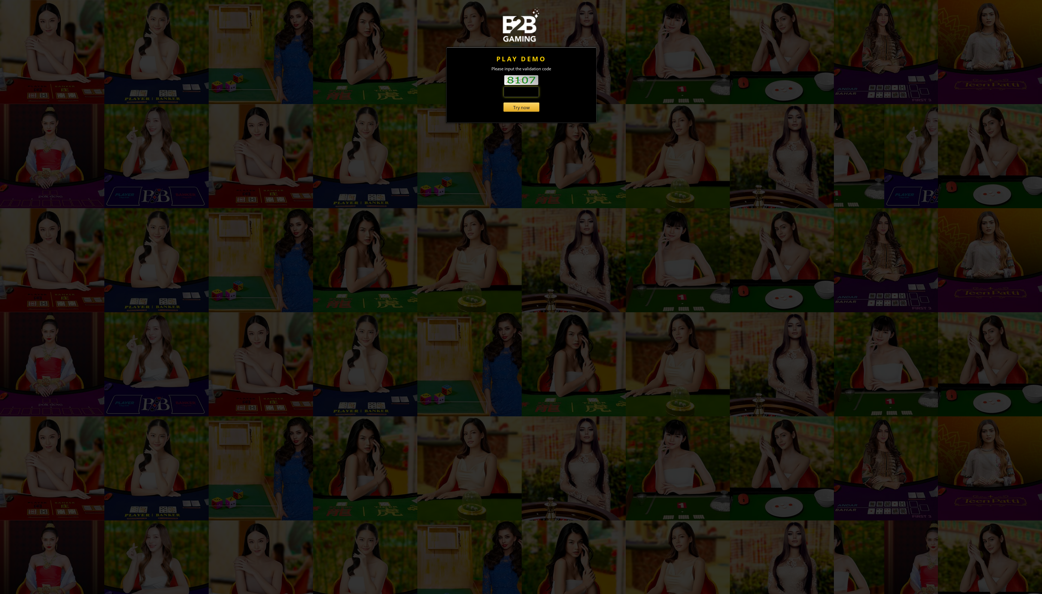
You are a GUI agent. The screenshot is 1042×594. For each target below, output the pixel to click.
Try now (521, 108)
